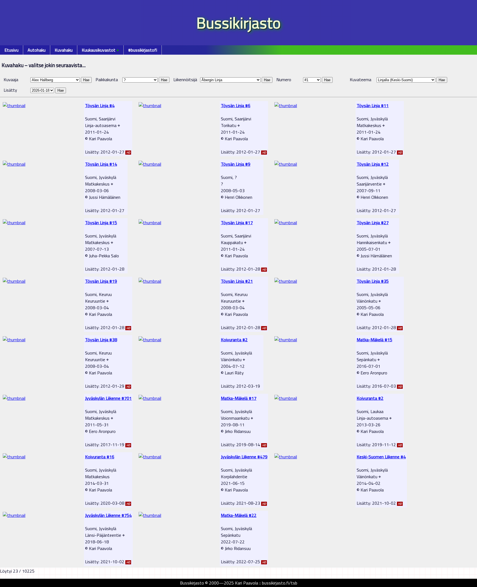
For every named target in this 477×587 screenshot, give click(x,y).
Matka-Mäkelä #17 (238, 398)
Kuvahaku (64, 50)
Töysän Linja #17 (237, 222)
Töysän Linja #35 (373, 281)
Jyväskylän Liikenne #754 (108, 515)
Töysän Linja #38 (101, 339)
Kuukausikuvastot (100, 50)
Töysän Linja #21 (237, 281)
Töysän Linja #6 (235, 105)
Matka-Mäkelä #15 (374, 339)
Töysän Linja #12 (373, 164)
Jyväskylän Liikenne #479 (244, 456)
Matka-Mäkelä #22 (238, 515)
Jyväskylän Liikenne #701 (108, 398)
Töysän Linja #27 (373, 222)
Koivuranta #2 (234, 339)
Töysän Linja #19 (101, 281)
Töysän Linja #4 (100, 105)
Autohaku (37, 50)
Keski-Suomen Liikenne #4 (381, 456)
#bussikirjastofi (142, 50)
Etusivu (11, 50)
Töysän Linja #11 (373, 105)
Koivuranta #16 (99, 456)
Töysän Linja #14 (101, 164)
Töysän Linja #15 (101, 222)
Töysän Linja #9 (235, 164)
